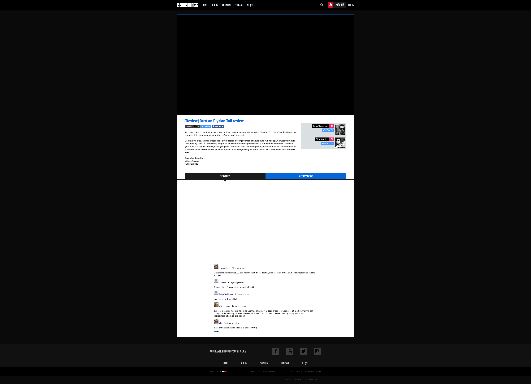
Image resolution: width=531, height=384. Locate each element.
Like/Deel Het (219, 126)
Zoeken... (321, 5)
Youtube (289, 351)
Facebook (275, 351)
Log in (351, 5)
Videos (215, 5)
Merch (250, 5)
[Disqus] (265, 224)
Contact (283, 371)
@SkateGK (329, 130)
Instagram (331, 126)
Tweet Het (207, 126)
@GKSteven (328, 143)
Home (205, 5)
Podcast (239, 5)
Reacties (225, 176)
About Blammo (269, 371)
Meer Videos (306, 176)
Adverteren (254, 371)
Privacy (288, 380)
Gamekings (187, 5)
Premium (226, 5)
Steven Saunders (322, 139)
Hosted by (214, 371)
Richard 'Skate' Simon (320, 126)
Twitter (303, 351)
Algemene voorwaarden (306, 380)
